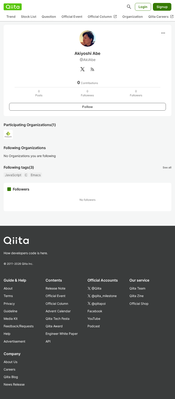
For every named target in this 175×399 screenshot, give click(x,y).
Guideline (10, 311)
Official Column (102, 16)
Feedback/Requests (18, 326)
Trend (10, 16)
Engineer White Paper (62, 333)
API (48, 341)
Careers (9, 369)
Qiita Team (137, 288)
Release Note (55, 288)
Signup (162, 7)
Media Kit (11, 318)
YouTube (94, 318)
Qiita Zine (136, 296)
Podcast (94, 326)
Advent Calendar (58, 311)
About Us (10, 362)
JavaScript (13, 175)
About (8, 288)
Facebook (95, 311)
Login (143, 7)
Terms (8, 296)
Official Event (72, 16)
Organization (132, 16)
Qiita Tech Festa (57, 318)
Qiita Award (54, 326)
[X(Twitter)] (82, 69)
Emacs (36, 175)
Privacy (9, 303)
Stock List (28, 16)
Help (7, 333)
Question (49, 16)
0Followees (87, 93)
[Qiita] (13, 6)
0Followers (136, 93)
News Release (14, 384)
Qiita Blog (11, 377)
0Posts (38, 93)
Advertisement (14, 341)
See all (167, 167)
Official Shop (139, 303)
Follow (87, 107)
